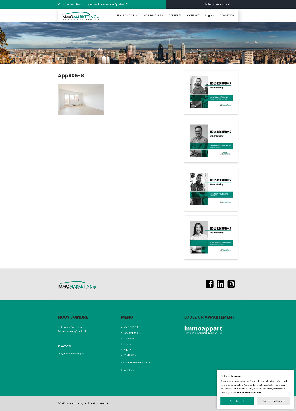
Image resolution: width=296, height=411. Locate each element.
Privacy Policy (128, 370)
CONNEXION (227, 15)
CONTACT (193, 15)
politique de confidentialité (247, 392)
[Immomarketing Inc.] (81, 16)
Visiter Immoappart (217, 4)
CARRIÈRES (175, 15)
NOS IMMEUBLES (153, 15)
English (209, 15)
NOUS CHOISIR (126, 15)
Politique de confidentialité (135, 362)
